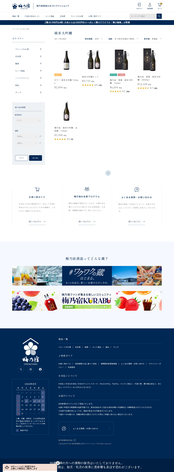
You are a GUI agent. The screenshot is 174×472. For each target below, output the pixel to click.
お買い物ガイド (94, 16)
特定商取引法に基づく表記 (86, 363)
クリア (21, 158)
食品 (107, 347)
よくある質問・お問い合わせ (133, 363)
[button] (30, 467)
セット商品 (49, 16)
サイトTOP (15, 29)
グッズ (116, 347)
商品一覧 (15, 16)
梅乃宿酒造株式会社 (65, 440)
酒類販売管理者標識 (109, 363)
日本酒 (62, 16)
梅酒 (86, 347)
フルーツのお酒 (77, 16)
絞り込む (36, 158)
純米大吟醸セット (90, 76)
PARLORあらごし (32, 16)
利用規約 (71, 367)
